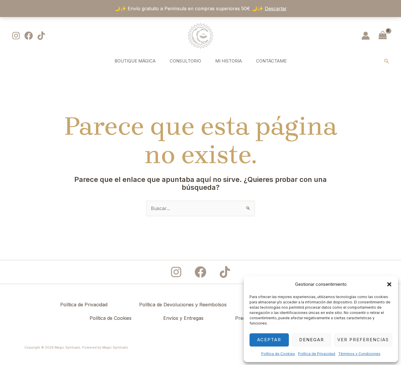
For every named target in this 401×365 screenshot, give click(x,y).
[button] (389, 284)
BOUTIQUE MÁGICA (135, 61)
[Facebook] (28, 35)
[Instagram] (16, 35)
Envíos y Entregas (183, 318)
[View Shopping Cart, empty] (382, 36)
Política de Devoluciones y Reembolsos (183, 304)
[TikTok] (41, 35)
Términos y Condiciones (359, 354)
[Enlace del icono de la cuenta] (365, 35)
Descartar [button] (276, 8)
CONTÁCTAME (271, 61)
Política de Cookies (278, 354)
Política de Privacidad (316, 354)
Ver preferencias (363, 339)
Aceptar (269, 339)
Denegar (311, 339)
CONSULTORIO (185, 61)
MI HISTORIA (228, 61)
